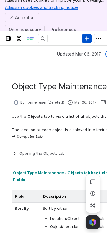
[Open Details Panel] (92, 193)
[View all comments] (92, 181)
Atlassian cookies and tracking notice (41, 7)
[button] (34, 196)
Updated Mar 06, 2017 (79, 53)
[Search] (43, 38)
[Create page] (92, 205)
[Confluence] (31, 38)
